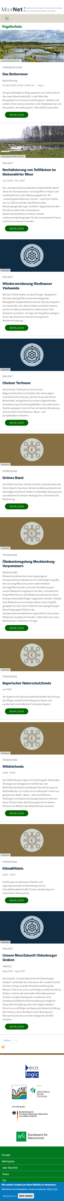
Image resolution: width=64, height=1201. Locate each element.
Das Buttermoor (15, 73)
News (5, 1174)
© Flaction (5, 270)
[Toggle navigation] (6, 18)
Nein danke (26, 1195)
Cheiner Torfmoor (16, 382)
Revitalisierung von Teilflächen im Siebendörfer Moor (29, 172)
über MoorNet (10, 1167)
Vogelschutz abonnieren (3, 1047)
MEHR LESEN (16, 114)
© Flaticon (5, 464)
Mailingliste (8, 1161)
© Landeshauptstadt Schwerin (12, 156)
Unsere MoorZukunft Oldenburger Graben (29, 957)
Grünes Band (12, 477)
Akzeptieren (9, 1196)
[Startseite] (32, 4)
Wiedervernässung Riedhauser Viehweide (27, 285)
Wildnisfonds (13, 766)
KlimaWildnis (12, 868)
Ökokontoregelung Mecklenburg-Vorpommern (29, 563)
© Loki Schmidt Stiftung (10, 60)
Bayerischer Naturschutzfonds (26, 683)
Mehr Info (52, 1189)
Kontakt (6, 1155)
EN (4, 1180)
